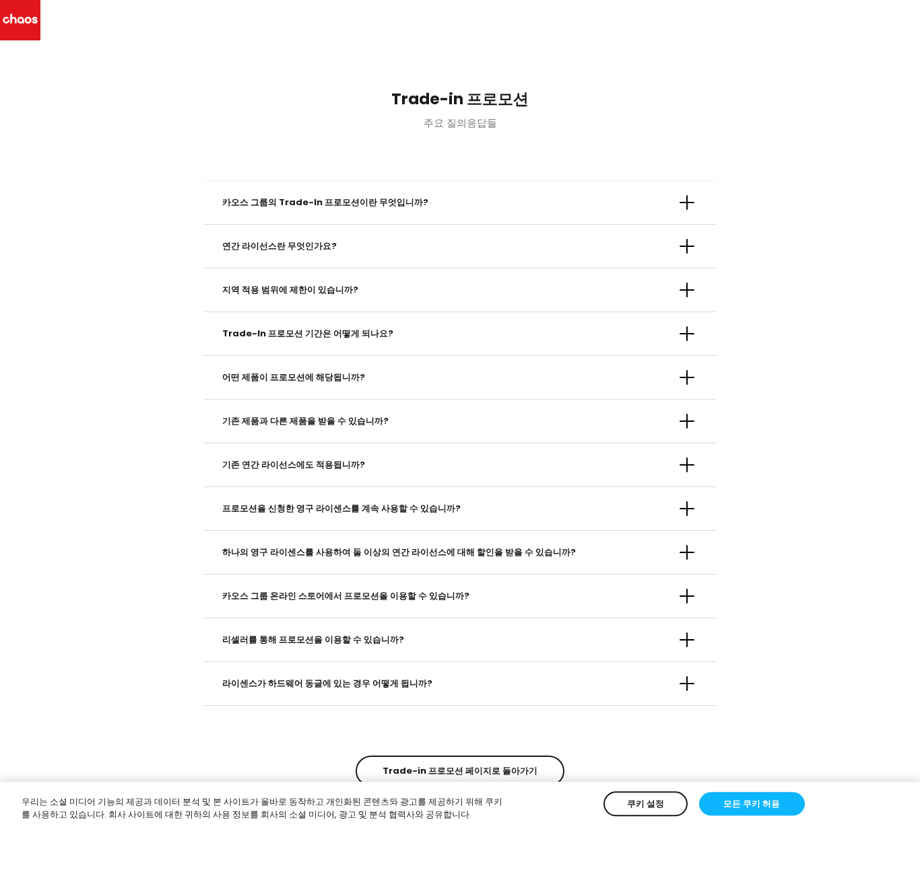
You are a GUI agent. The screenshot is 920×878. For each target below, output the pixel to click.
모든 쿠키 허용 (751, 803)
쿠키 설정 (645, 803)
